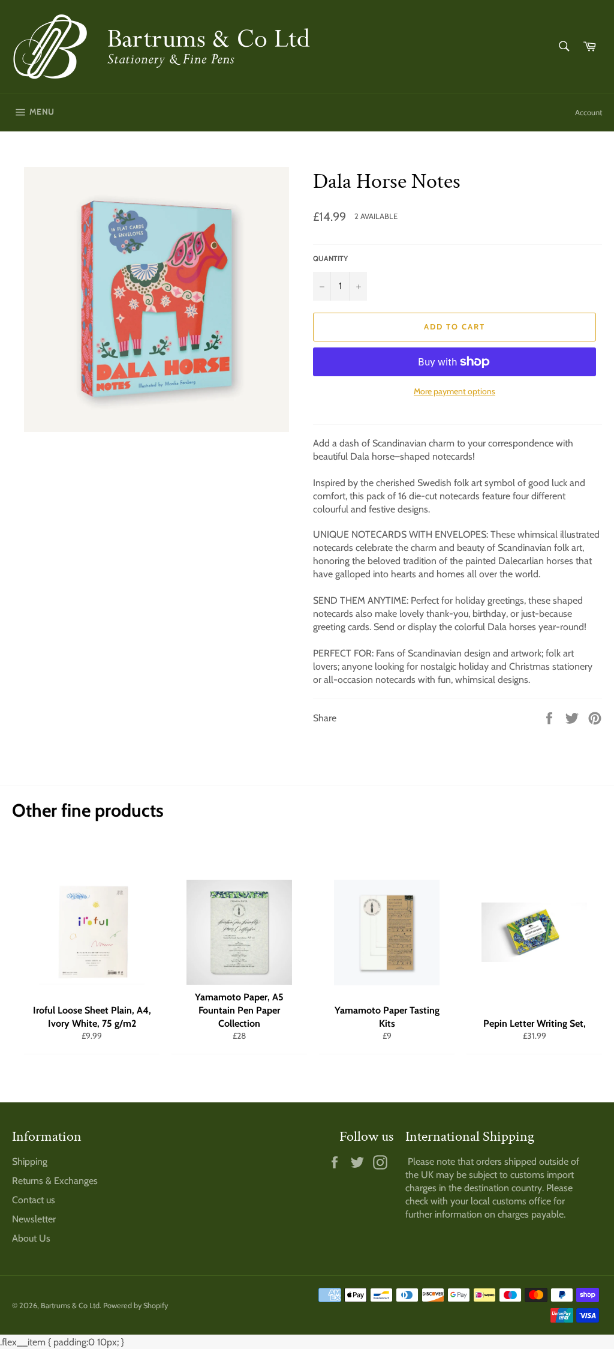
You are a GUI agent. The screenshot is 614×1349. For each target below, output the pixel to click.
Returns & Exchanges (55, 1180)
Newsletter (34, 1219)
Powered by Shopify (135, 1305)
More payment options (454, 391)
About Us (31, 1238)
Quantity (330, 258)
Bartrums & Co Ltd (70, 1305)
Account (588, 112)
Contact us (33, 1200)
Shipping (29, 1161)
